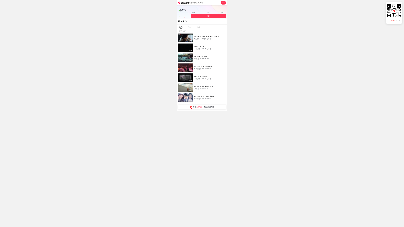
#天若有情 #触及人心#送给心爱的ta (206, 36)
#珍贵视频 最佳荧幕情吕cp (203, 86)
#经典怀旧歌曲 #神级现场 (203, 66)
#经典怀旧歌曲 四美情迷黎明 (204, 96)
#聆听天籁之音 (199, 46)
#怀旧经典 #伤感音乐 (201, 76)
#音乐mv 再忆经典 (200, 56)
